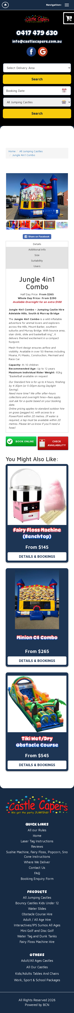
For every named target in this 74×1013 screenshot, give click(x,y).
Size (37, 255)
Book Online (25, 441)
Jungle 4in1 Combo (23, 155)
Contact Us (37, 868)
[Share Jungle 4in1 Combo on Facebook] (37, 236)
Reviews (37, 846)
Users (37, 266)
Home (12, 151)
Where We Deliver (37, 862)
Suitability (37, 260)
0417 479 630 (37, 33)
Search (37, 113)
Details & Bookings (37, 556)
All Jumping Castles (31, 151)
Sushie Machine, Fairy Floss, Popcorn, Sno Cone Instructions (37, 854)
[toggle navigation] (67, 5)
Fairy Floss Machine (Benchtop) (37, 533)
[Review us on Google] (42, 51)
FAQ (37, 873)
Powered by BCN (37, 1005)
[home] (5, 5)
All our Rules (37, 830)
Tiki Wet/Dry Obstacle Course (37, 742)
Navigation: (54, 4)
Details (37, 244)
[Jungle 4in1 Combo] (37, 196)
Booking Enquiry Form (37, 879)
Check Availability (57, 443)
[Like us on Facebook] (31, 51)
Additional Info (37, 249)
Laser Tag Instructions (37, 841)
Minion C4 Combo (37, 637)
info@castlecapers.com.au (37, 41)
